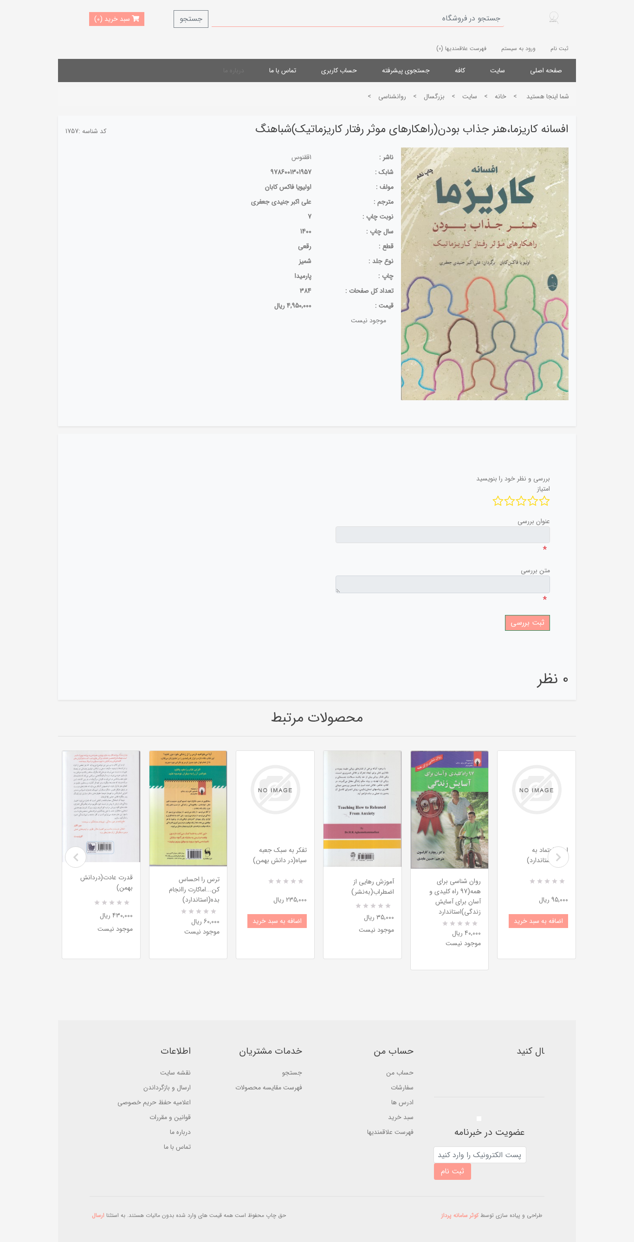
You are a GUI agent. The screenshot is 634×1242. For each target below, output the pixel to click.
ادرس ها (402, 1102)
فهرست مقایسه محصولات (268, 1087)
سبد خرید (401, 1117)
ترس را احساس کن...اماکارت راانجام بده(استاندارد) (194, 889)
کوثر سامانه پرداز (460, 1215)
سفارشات (402, 1087)
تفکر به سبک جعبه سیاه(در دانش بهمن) (280, 855)
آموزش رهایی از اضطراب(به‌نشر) (372, 887)
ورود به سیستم (518, 48)
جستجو (191, 19)
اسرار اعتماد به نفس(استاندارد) (547, 855)
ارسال (98, 1215)
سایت (497, 70)
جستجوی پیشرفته (406, 70)
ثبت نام (559, 48)
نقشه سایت (175, 1073)
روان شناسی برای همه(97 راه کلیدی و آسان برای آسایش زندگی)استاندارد (455, 896)
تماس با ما (282, 70)
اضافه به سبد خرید (277, 921)
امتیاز (543, 489)
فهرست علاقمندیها (390, 1132)
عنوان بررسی (534, 521)
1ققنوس (301, 157)
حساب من (400, 1073)
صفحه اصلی (546, 70)
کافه (460, 70)
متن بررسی (535, 570)
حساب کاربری (339, 70)
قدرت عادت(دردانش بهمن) (106, 882)
